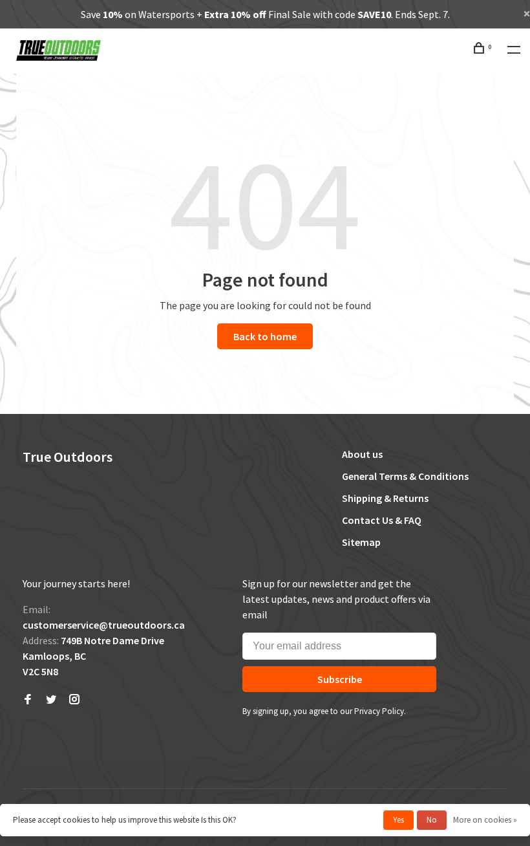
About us (362, 454)
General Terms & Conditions (405, 476)
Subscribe (339, 679)
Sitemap (361, 542)
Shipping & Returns (385, 498)
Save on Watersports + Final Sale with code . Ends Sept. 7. (265, 14)
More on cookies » (485, 819)
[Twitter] (51, 699)
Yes (398, 819)
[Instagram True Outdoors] (74, 699)
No (432, 819)
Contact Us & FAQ (381, 520)
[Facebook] (28, 699)
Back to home (265, 336)
